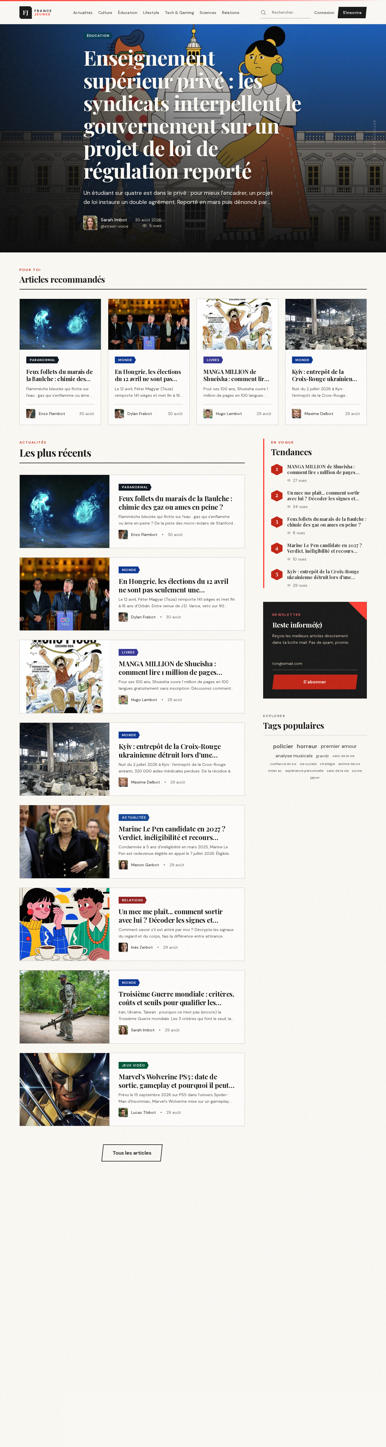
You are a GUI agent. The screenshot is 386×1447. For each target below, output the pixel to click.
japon (314, 777)
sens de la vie (343, 756)
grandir (322, 755)
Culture (105, 12)
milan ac (275, 770)
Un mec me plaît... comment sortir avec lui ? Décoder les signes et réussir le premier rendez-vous (323, 495)
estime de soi (349, 764)
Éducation (127, 12)
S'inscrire (352, 12)
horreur (307, 746)
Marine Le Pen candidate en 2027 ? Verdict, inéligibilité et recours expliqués (324, 548)
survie (357, 770)
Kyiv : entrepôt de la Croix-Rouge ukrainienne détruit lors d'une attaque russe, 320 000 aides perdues (323, 574)
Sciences (208, 12)
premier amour (339, 746)
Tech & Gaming (179, 12)
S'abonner (314, 682)
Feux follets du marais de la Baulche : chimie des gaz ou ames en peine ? (326, 522)
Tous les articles (132, 1152)
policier (283, 746)
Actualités (83, 12)
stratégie (327, 764)
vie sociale (308, 764)
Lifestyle (151, 12)
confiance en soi (283, 764)
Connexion (324, 12)
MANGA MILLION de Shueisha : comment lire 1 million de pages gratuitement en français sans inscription (321, 469)
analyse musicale (294, 756)
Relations (230, 12)
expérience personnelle (304, 770)
